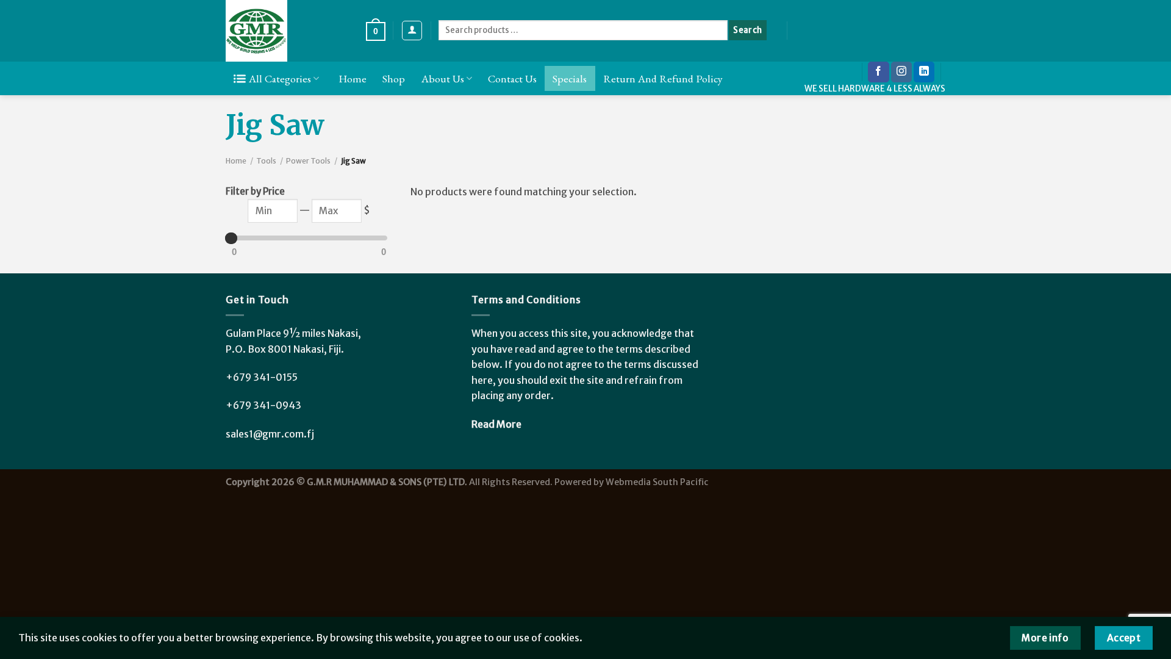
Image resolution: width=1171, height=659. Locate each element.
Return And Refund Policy (663, 78)
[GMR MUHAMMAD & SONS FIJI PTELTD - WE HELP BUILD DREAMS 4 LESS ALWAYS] (287, 31)
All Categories (280, 78)
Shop (393, 78)
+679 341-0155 (262, 377)
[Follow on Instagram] (901, 72)
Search (747, 30)
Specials (570, 78)
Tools (266, 160)
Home (352, 78)
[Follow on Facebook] (878, 72)
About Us (442, 78)
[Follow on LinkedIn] (924, 72)
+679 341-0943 (263, 405)
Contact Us (512, 78)
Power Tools (308, 160)
